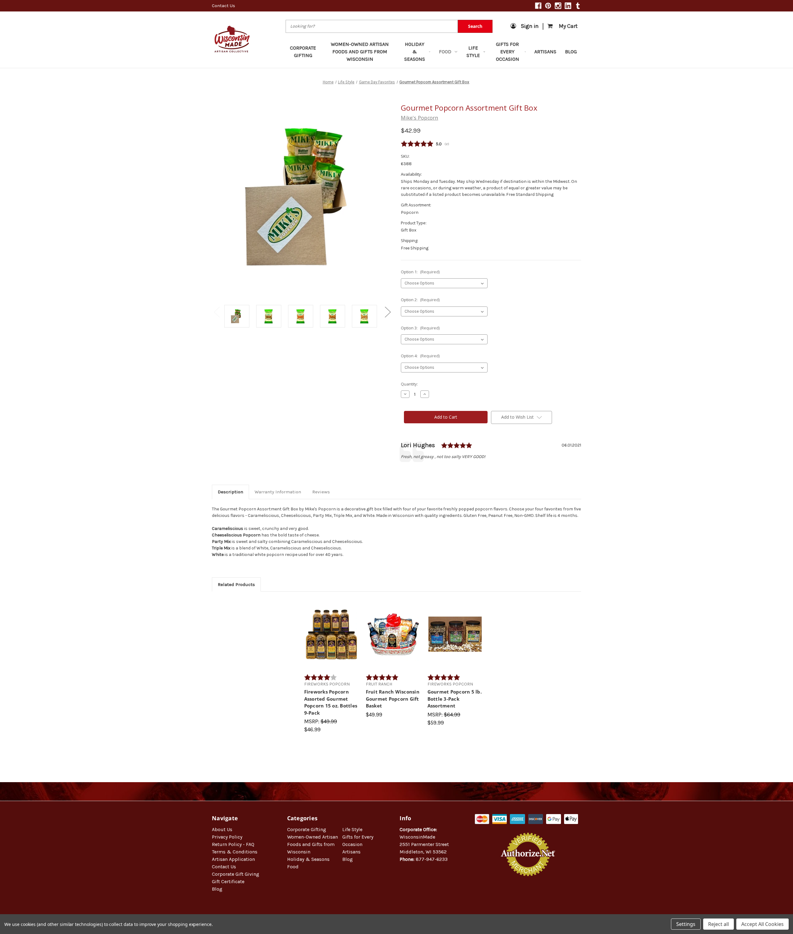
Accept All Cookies (762, 924)
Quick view (332, 629)
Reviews (321, 492)
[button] (528, 896)
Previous (216, 311)
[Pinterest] (548, 5)
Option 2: (420, 299)
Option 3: (420, 328)
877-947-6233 (432, 859)
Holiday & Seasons (414, 51)
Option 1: (420, 272)
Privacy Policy (227, 837)
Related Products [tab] (236, 584)
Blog (571, 52)
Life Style (473, 51)
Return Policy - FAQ (233, 844)
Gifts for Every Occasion (507, 51)
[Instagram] (558, 5)
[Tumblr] (578, 5)
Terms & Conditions (234, 852)
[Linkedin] (568, 5)
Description (230, 492)
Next (387, 311)
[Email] (414, 470)
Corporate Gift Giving (235, 874)
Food (445, 52)
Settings (685, 924)
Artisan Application (233, 859)
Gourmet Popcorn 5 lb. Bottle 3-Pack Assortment (454, 699)
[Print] (425, 470)
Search (475, 26)
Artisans (545, 52)
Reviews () (491, 144)
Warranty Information (278, 492)
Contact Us (223, 5)
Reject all (718, 924)
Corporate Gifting (303, 51)
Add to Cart (331, 639)
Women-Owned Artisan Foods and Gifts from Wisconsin (360, 51)
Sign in (530, 26)
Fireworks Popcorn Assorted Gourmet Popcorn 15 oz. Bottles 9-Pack (330, 702)
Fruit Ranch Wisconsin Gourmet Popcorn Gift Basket (392, 699)
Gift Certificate (228, 881)
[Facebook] (538, 5)
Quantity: (409, 384)
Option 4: (420, 356)
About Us (222, 829)
